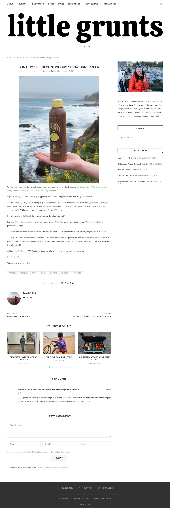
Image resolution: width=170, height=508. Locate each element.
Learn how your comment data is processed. (53, 468)
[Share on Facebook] (65, 283)
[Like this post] (62, 283)
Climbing (23, 4)
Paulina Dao (55, 71)
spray (43, 273)
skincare (24, 273)
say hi (156, 116)
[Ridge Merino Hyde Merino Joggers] (23, 343)
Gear (19, 58)
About (10, 4)
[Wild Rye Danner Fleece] (59, 343)
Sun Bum (24, 191)
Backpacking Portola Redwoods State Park (134, 164)
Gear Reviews (92, 4)
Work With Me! (110, 4)
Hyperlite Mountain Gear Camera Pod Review (135, 181)
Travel (61, 4)
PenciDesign (107, 498)
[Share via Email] (73, 283)
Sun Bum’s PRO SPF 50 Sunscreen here (92, 187)
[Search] (161, 4)
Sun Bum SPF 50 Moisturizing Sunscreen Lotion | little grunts (48, 389)
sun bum (53, 273)
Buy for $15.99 (13, 257)
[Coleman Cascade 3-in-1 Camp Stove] (94, 343)
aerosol (12, 273)
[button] (11, 349)
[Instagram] (89, 46)
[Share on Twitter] (68, 283)
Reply (108, 389)
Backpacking (38, 4)
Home (9, 58)
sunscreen (78, 273)
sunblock (65, 273)
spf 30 (34, 273)
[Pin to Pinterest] (70, 283)
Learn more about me (140, 116)
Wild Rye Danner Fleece (59, 357)
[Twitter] (85, 46)
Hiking (51, 4)
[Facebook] (81, 46)
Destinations (74, 4)
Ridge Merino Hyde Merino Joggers (131, 158)
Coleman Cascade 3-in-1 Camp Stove (132, 176)
